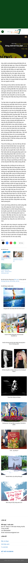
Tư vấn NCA (4, 547)
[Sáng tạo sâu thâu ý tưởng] (6, 254)
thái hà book (12, 281)
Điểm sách (14, 43)
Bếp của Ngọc (5, 541)
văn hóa (17, 281)
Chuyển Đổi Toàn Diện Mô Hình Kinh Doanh (14, 308)
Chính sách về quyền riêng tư (12, 560)
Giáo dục (7, 281)
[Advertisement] (14, 14)
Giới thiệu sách (5, 544)
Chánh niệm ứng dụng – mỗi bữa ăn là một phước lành (6, 271)
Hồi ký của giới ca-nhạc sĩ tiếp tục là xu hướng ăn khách (14, 370)
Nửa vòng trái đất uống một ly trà (14, 502)
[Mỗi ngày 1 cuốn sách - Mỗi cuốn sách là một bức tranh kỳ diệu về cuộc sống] (14, 31)
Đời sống (3, 281)
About (22, 560)
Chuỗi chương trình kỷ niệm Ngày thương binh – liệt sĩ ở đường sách (14, 343)
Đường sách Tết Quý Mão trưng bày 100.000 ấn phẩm (14, 424)
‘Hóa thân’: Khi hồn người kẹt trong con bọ (18, 259)
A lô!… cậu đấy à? (14, 450)
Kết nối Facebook (7, 551)
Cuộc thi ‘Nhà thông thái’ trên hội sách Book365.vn (14, 335)
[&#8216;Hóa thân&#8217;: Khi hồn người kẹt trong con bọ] (18, 254)
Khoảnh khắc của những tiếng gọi (14, 476)
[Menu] (2, 31)
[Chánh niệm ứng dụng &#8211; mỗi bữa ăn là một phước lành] (6, 266)
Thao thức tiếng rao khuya (14, 397)
